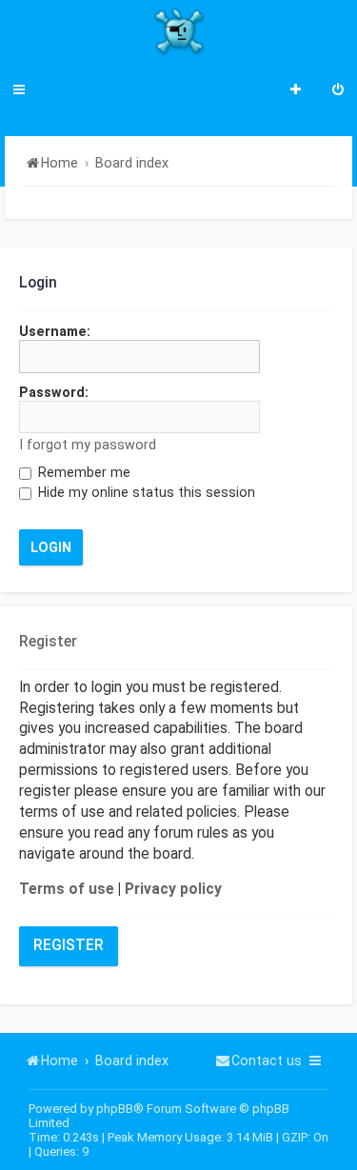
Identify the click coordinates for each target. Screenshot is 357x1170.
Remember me (82, 472)
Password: (54, 392)
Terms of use (66, 889)
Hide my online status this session (144, 492)
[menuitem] (338, 91)
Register (68, 945)
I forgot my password (87, 444)
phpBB (114, 1108)
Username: (54, 331)
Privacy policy (173, 889)
